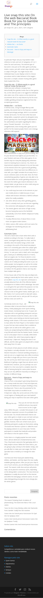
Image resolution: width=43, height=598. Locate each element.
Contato (8, 573)
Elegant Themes (20, 593)
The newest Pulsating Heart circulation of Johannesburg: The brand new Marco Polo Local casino (20, 502)
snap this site (16, 280)
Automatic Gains (12, 47)
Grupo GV (10, 28)
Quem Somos (10, 561)
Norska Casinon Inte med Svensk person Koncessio (21, 524)
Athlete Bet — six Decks (15, 44)
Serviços (8, 570)
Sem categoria (28, 28)
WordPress (21, 595)
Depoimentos (10, 564)
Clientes (8, 567)
